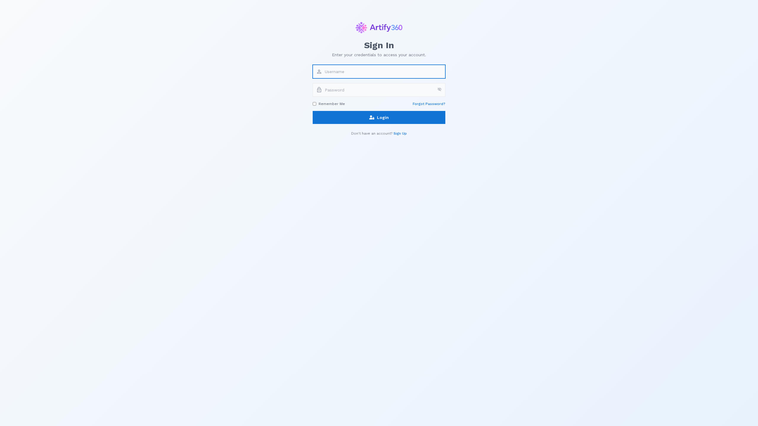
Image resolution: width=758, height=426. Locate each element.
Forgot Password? (429, 104)
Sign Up (400, 133)
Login (383, 117)
